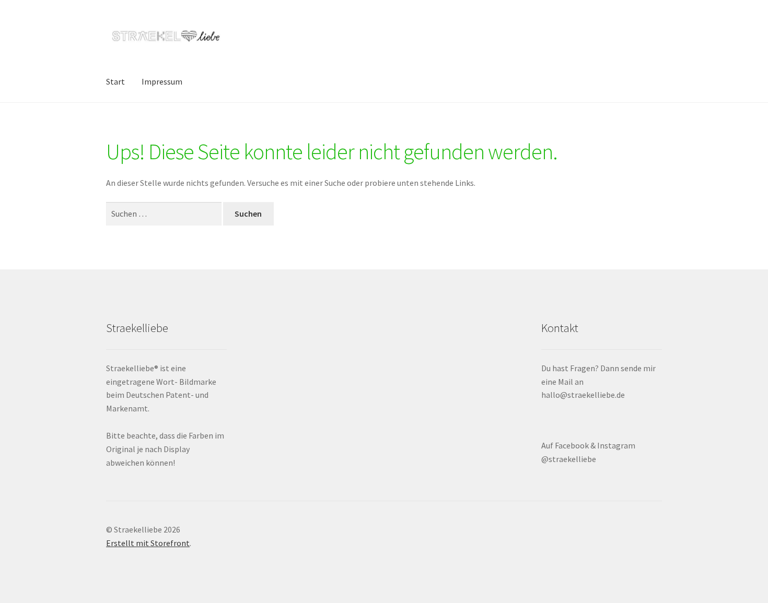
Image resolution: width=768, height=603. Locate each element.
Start (115, 81)
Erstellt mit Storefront (148, 543)
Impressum (162, 81)
